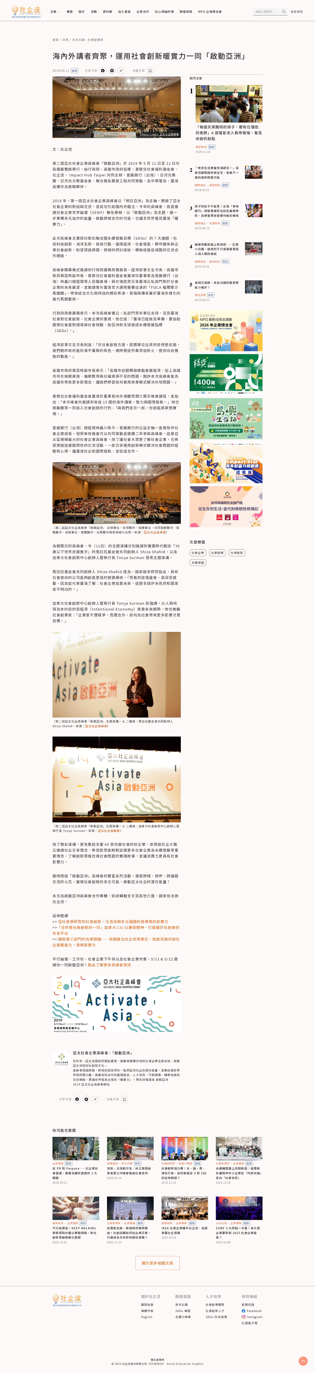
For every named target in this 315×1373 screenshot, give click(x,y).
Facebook (254, 1311)
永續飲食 (214, 223)
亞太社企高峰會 (155, 532)
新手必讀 (181, 1304)
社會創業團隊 (215, 1304)
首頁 (55, 39)
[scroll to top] (303, 1361)
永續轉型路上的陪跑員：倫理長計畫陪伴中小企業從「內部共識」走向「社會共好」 (239, 1173)
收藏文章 (138, 70)
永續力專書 (183, 1317)
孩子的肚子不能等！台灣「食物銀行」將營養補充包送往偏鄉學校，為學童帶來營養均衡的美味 (217, 211)
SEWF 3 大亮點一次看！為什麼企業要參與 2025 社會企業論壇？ (238, 1232)
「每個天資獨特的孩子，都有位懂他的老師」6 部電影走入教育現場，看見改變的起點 (229, 132)
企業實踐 (57, 1163)
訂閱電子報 (249, 1323)
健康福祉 (200, 185)
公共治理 (221, 1223)
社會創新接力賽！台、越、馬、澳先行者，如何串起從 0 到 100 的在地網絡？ (184, 1173)
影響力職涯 (185, 1163)
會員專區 (297, 11)
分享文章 (91, 70)
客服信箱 (248, 1304)
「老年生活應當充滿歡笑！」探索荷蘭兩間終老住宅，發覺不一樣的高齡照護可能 (217, 172)
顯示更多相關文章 (157, 1263)
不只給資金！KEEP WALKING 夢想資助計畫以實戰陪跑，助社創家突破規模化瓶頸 (74, 1232)
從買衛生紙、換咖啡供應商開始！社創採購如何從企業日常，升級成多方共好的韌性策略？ (129, 1232)
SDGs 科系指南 (216, 1317)
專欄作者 (147, 1311)
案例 (225, 261)
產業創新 (214, 185)
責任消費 (200, 295)
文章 (65, 39)
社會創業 (217, 552)
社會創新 (237, 552)
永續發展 (198, 562)
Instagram (254, 1317)
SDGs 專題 (183, 1311)
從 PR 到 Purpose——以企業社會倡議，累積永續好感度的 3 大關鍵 (75, 1173)
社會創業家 (96, 39)
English (146, 1317)
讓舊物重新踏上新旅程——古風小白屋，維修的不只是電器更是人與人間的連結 (217, 249)
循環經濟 (214, 261)
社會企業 (198, 552)
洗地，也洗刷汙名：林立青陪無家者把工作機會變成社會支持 (129, 1170)
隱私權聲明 (157, 1359)
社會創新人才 (215, 1311)
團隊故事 (147, 1304)
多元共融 (78, 39)
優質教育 (201, 147)
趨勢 (74, 71)
